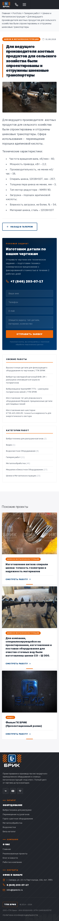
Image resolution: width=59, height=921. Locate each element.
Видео (10, 445)
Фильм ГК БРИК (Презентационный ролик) (24, 724)
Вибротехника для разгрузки (17, 810)
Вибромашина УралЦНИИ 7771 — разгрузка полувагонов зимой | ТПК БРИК (27, 390)
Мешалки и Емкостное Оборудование (26, 469)
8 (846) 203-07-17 (18, 884)
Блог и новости (10, 858)
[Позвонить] (16, 4)
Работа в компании (12, 862)
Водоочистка (9, 827)
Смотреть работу (17, 579)
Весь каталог (9, 831)
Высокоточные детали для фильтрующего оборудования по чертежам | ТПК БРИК (26, 369)
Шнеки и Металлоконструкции (21, 39)
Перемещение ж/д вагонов (16, 814)
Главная (6, 13)
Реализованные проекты (15, 853)
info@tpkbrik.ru (15, 890)
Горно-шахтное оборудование (18, 818)
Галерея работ (15, 457)
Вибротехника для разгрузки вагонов (26, 438)
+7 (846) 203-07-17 (26, 281)
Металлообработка (18, 463)
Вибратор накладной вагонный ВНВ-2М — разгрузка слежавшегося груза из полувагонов (26, 379)
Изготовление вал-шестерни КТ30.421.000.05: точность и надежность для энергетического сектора (28, 413)
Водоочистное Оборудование (22, 451)
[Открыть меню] (24, 4)
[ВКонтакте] (5, 791)
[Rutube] (20, 791)
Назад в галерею (21, 226)
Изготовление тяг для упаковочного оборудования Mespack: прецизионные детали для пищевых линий (29, 401)
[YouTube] (13, 791)
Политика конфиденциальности (20, 915)
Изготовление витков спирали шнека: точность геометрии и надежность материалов (27, 568)
